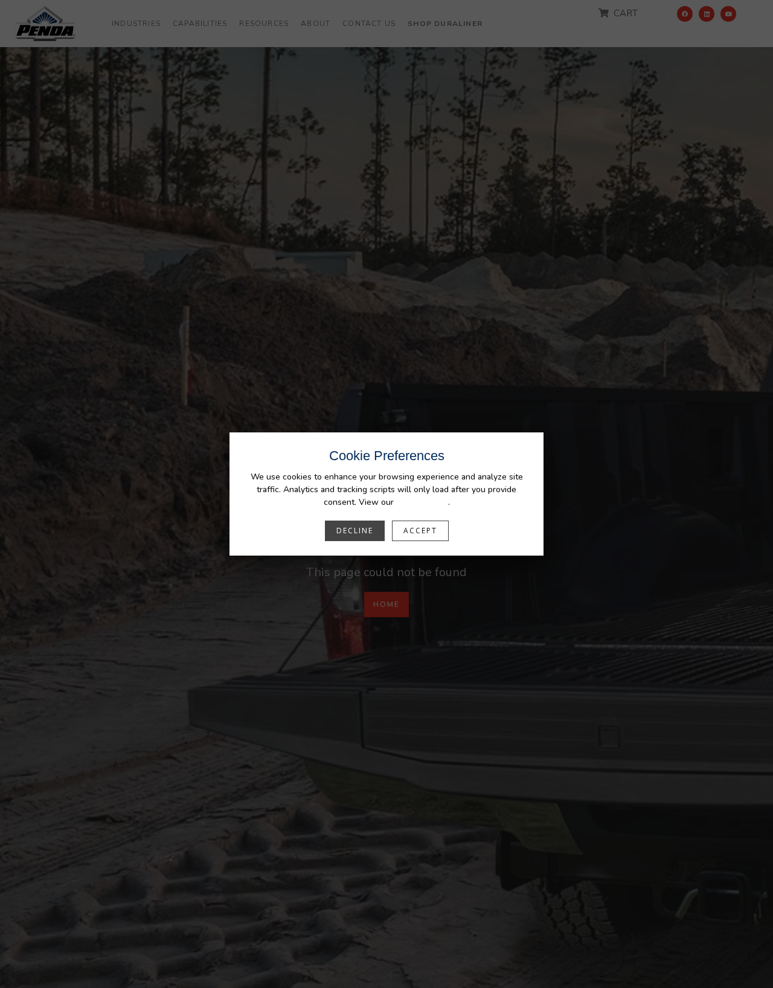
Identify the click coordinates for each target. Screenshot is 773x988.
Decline (354, 530)
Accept (420, 530)
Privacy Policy (422, 502)
